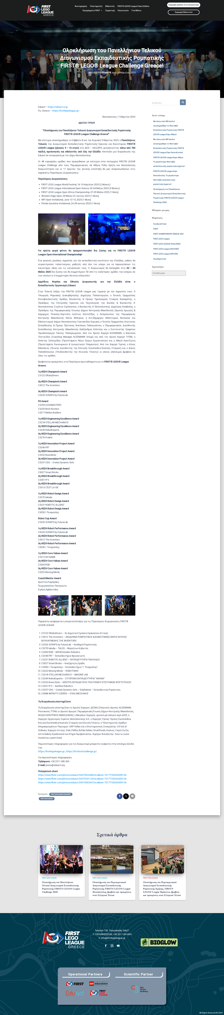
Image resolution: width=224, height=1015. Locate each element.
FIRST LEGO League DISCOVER (166, 249)
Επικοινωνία (123, 11)
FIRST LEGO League (47, 798)
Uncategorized (159, 259)
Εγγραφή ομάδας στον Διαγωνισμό (184, 5)
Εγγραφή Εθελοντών (183, 12)
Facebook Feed (159, 224)
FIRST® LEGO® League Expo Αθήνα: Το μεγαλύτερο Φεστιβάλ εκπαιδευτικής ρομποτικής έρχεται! (169, 161)
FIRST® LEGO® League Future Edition (133, 6)
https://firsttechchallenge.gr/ (81, 751)
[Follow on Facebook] (105, 945)
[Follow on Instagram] (112, 945)
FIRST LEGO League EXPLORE (165, 254)
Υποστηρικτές (96, 6)
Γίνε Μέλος (136, 11)
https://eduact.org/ (58, 107)
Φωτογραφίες (81, 6)
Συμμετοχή (110, 11)
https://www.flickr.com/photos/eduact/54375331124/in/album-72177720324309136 (82, 778)
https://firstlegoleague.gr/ (65, 110)
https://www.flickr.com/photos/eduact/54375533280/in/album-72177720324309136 (82, 775)
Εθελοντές (110, 6)
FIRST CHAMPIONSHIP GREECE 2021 (168, 234)
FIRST (155, 229)
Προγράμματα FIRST (91, 11)
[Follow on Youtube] (118, 945)
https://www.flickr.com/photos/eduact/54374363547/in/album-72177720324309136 (82, 782)
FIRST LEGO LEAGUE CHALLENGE (61, 794)
